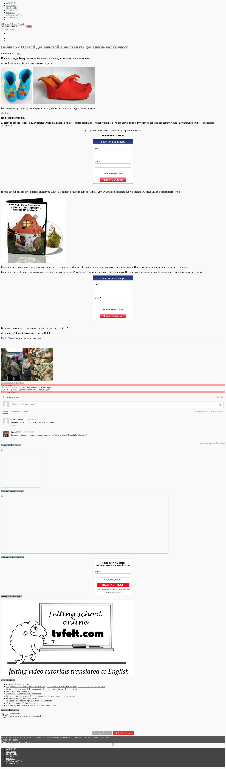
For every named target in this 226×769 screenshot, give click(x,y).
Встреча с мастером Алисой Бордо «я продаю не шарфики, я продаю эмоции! (41, 696)
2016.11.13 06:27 (28, 432)
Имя (97, 148)
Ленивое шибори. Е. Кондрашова (21, 703)
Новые (5, 411)
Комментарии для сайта (212, 443)
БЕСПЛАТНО (12, 10)
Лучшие (15, 411)
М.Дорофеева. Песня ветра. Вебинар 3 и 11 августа (29, 701)
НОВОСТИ (11, 8)
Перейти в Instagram (125, 733)
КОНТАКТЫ (12, 17)
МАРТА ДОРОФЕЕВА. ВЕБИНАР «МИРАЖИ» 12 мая (31, 705)
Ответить (13, 425)
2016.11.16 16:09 (32, 419)
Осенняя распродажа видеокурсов (21, 698)
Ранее (25, 411)
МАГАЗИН (11, 5)
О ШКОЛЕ (11, 3)
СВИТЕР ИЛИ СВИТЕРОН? (19, 684)
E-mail (98, 161)
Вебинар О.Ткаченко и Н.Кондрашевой (23, 694)
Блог (19, 53)
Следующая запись (9, 392)
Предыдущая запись (10, 385)
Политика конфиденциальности (15, 742)
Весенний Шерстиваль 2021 (18, 691)
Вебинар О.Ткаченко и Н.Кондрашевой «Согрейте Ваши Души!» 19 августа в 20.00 (43, 689)
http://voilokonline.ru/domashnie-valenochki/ (68, 435)
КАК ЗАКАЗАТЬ (14, 15)
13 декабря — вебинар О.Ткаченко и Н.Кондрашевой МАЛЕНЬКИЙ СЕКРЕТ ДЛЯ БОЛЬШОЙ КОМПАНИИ (55, 687)
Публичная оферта (9, 740)
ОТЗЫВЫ (10, 12)
